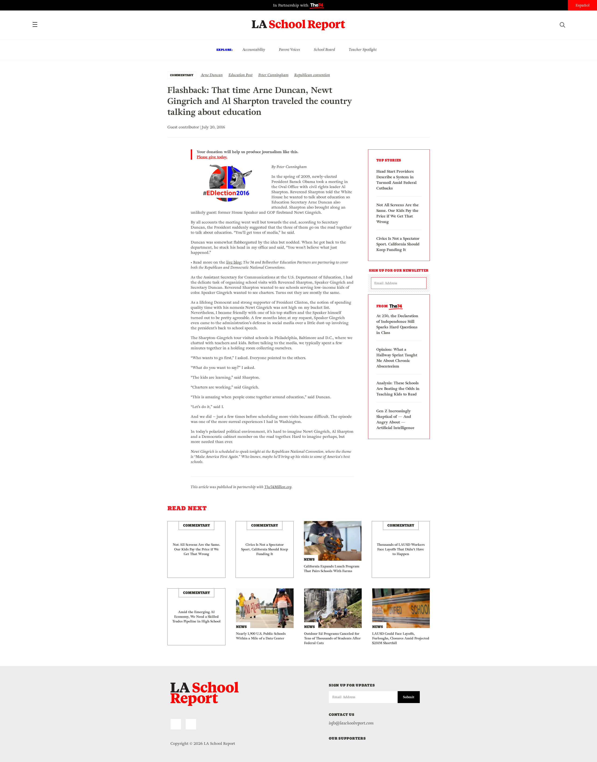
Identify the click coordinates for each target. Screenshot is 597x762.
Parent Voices (289, 49)
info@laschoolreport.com (351, 723)
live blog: (234, 262)
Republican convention (312, 75)
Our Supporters (347, 738)
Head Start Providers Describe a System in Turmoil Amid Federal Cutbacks (396, 180)
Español (583, 5)
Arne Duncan (212, 75)
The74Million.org (278, 487)
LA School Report (298, 22)
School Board (324, 49)
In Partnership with (291, 5)
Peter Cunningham (273, 75)
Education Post (241, 75)
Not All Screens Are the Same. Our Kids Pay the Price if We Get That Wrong (397, 213)
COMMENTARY (182, 75)
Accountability (253, 49)
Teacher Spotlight (363, 49)
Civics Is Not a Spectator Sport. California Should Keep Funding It (398, 244)
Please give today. (212, 157)
